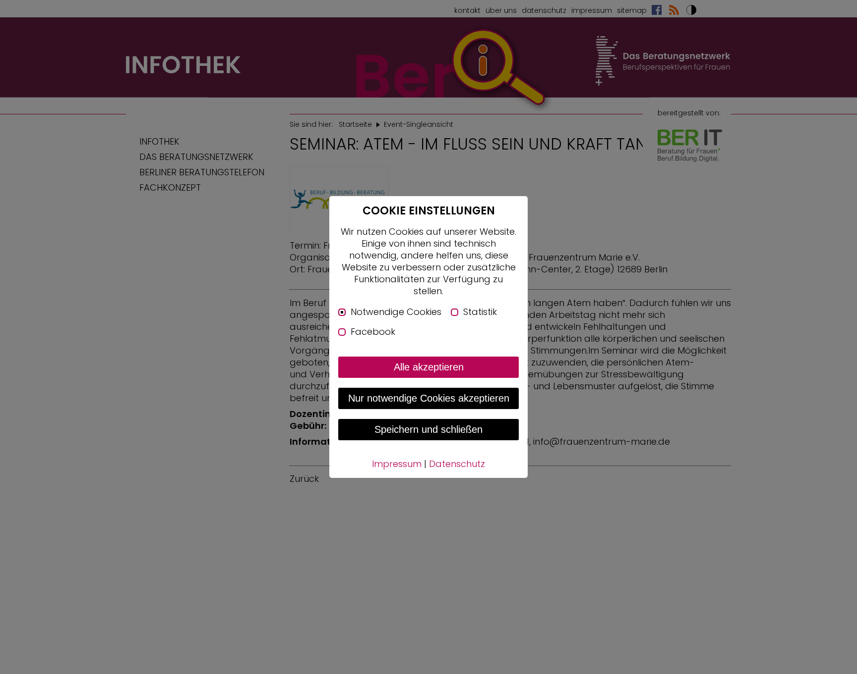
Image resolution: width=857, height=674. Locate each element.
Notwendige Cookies (396, 312)
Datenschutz (457, 464)
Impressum (397, 464)
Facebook (373, 332)
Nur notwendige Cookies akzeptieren (428, 398)
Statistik (480, 312)
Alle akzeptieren (429, 367)
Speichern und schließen (428, 429)
